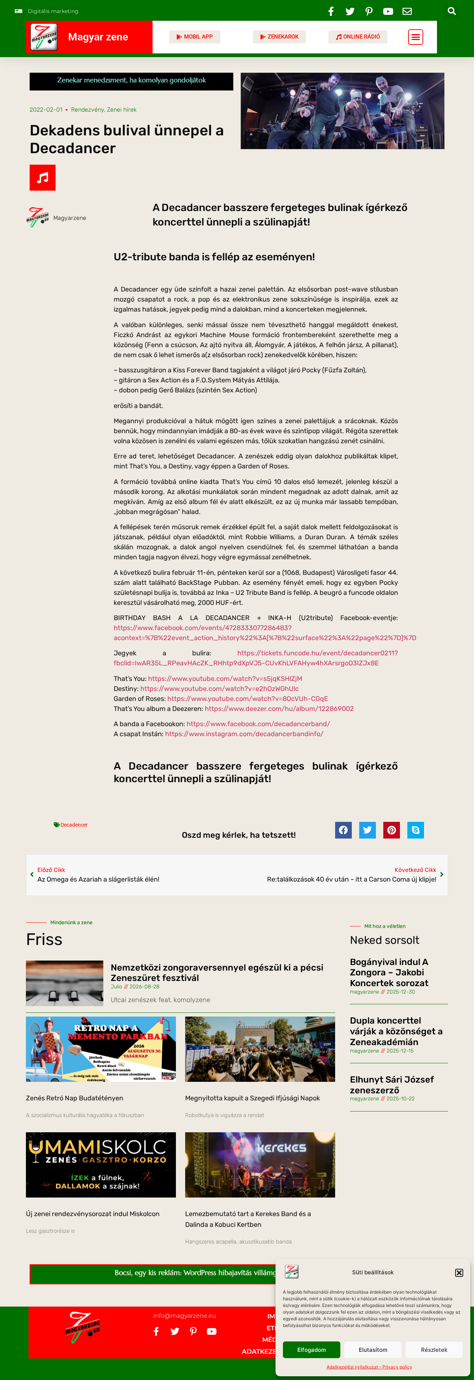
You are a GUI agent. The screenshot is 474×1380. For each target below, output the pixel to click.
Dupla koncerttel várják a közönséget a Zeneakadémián (396, 1031)
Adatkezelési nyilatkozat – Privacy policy (369, 1367)
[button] (459, 1273)
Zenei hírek (122, 109)
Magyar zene (98, 37)
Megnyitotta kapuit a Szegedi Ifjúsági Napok (252, 1098)
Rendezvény (87, 109)
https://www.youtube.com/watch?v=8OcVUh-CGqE (247, 699)
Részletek (434, 1349)
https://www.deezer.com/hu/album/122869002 (279, 709)
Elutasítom (373, 1349)
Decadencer (74, 825)
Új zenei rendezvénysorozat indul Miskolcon (93, 1214)
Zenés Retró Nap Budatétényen (74, 1098)
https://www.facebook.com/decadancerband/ (258, 724)
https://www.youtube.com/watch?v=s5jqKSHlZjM (225, 679)
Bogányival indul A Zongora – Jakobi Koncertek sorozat (389, 973)
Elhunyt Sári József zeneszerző (392, 1085)
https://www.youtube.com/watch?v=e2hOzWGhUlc (219, 689)
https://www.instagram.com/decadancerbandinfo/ (244, 734)
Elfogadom (311, 1349)
